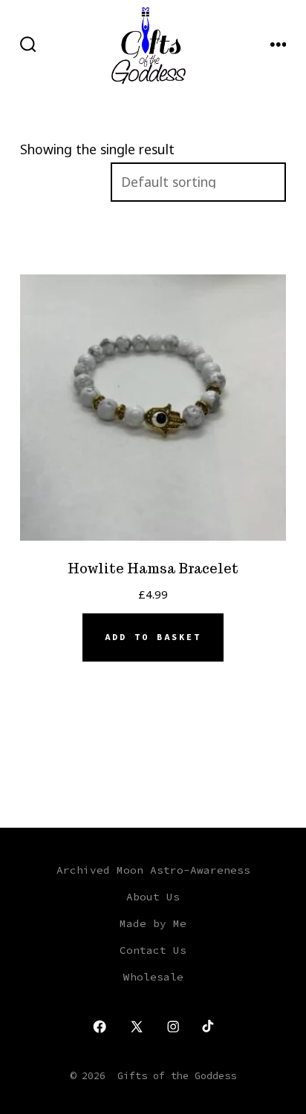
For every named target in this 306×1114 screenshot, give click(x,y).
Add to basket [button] (153, 637)
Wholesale (153, 976)
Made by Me (153, 923)
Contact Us (153, 950)
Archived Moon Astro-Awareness (153, 870)
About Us (153, 896)
